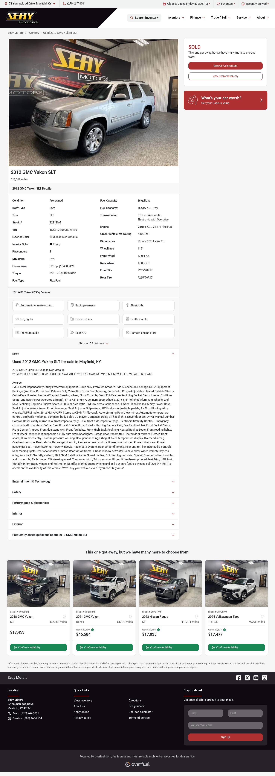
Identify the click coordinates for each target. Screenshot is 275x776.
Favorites (227, 3)
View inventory (83, 700)
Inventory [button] (173, 17)
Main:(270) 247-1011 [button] (26, 713)
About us (79, 706)
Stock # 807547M (151, 611)
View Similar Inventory (225, 76)
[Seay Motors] (22, 18)
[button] (31, 3)
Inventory (33, 32)
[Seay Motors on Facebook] (237, 677)
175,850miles (58, 622)
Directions (135, 700)
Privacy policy (82, 717)
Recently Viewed (256, 3)
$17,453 (17, 632)
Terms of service (139, 717)
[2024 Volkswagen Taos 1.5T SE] (236, 583)
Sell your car (136, 706)
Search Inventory (146, 17)
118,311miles (190, 622)
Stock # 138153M (85, 611)
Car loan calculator (140, 712)
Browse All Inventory (225, 65)
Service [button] (242, 17)
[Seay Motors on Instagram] (263, 677)
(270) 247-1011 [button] (76, 3)
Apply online (81, 712)
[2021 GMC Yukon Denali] (104, 583)
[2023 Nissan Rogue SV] (170, 583)
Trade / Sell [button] (219, 17)
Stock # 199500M (19, 611)
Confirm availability (29, 647)
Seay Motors (16, 32)
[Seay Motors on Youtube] (254, 677)
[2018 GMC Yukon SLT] (38, 583)
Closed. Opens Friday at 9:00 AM (187, 3)
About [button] (261, 17)
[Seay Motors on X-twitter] (246, 677)
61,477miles (125, 622)
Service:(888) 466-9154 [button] (27, 718)
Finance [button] (195, 17)
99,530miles (257, 622)
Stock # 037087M (217, 611)
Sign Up (225, 737)
